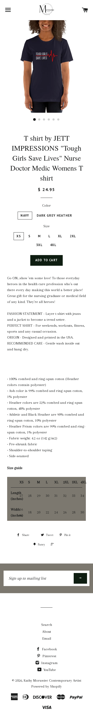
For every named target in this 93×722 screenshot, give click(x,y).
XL (60, 236)
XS (18, 236)
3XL (39, 245)
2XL (73, 236)
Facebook (49, 649)
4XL (53, 245)
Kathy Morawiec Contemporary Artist (52, 680)
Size (46, 226)
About (46, 631)
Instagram (49, 663)
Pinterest (48, 656)
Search (46, 625)
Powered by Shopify (46, 686)
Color (46, 205)
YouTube (49, 670)
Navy (25, 216)
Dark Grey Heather (54, 216)
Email (46, 638)
